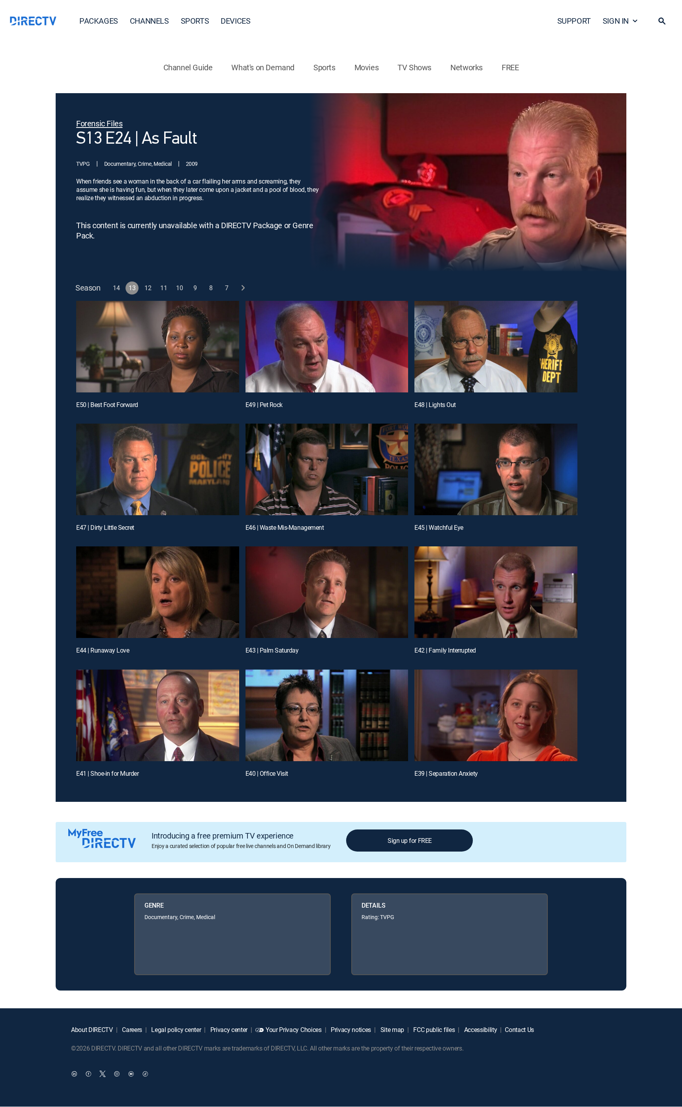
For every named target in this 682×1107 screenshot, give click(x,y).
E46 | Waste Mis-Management (284, 527)
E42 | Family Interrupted (445, 650)
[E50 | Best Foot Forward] (157, 346)
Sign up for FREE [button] (409, 840)
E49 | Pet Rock (264, 404)
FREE (510, 67)
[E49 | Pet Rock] (326, 346)
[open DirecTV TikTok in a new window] (145, 1074)
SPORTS (195, 20)
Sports (324, 67)
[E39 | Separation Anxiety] (495, 715)
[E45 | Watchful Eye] (495, 469)
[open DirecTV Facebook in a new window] (88, 1074)
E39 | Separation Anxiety (446, 773)
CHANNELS (149, 20)
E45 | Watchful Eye (438, 527)
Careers (131, 1029)
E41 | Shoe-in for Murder (107, 773)
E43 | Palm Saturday (272, 650)
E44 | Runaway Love (102, 650)
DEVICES (235, 20)
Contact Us (519, 1029)
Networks (466, 67)
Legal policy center (175, 1029)
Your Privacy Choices (294, 1029)
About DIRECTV (92, 1029)
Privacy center (228, 1029)
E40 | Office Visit (266, 773)
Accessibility (480, 1029)
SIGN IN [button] (616, 20)
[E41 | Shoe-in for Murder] (157, 715)
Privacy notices (350, 1029)
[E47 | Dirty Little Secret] (157, 469)
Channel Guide (188, 67)
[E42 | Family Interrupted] (495, 592)
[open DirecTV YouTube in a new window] (131, 1074)
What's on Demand (262, 67)
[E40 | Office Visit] (326, 715)
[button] (662, 21)
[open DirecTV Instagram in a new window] (117, 1074)
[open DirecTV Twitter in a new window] (102, 1074)
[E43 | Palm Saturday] (326, 592)
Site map (391, 1029)
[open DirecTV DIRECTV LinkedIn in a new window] (74, 1074)
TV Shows (414, 67)
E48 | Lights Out (434, 404)
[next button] (242, 288)
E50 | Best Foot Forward (107, 404)
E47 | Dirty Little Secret (105, 527)
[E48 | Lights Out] (495, 346)
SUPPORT (574, 20)
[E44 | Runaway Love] (157, 592)
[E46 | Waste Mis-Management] (326, 469)
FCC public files (433, 1029)
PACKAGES (98, 20)
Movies (366, 67)
